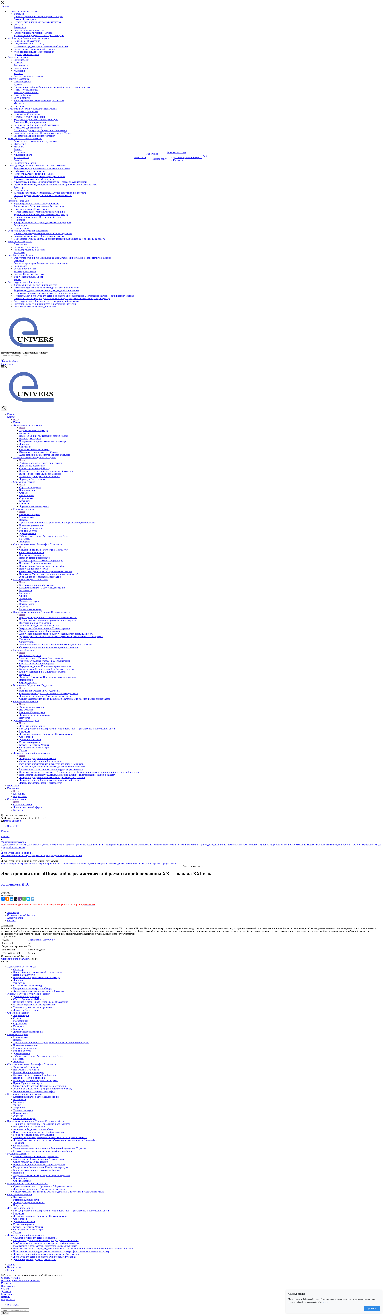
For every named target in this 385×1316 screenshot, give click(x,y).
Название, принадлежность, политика (20, 1280)
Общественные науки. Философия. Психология (43, 549)
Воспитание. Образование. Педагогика (39, 690)
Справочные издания (30, 487)
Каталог (17, 422)
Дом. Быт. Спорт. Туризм (32, 726)
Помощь (5, 1297)
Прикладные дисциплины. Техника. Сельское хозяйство (48, 617)
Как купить (19, 793)
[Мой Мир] (11, 899)
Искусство (77, 855)
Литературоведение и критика (56, 855)
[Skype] (28, 899)
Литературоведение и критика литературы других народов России (142, 863)
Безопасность (8, 1294)
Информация (8, 1286)
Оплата (5, 1288)
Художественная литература (33, 430)
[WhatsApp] (24, 899)
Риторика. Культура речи (27, 855)
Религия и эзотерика (29, 514)
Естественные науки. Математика (36, 585)
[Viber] (20, 899)
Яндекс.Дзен (13, 826)
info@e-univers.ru (13, 821)
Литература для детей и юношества (37, 758)
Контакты (6, 1283)
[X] (15, 899)
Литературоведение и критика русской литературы (82, 863)
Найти (5, 1313)
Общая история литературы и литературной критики (28, 863)
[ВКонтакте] (3, 899)
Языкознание (8, 855)
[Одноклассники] (7, 899)
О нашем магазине (22, 804)
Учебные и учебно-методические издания (40, 463)
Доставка (6, 1291)
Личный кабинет (10, 361)
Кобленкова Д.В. (15, 884)
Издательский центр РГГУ (41, 939)
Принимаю (372, 1308)
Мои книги (7, 364)
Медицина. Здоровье (30, 655)
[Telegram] (32, 899)
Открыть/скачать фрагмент (15, 959)
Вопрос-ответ (8, 1299)
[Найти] (2, 359)
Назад (16, 419)
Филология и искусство (31, 707)
